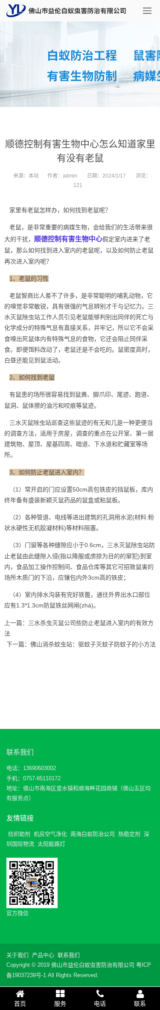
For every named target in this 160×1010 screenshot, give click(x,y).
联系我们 (20, 752)
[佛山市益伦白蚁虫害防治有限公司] (66, 10)
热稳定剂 (129, 834)
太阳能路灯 (51, 844)
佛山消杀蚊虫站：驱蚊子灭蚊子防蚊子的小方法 (93, 644)
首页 (20, 1003)
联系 (140, 1003)
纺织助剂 (19, 834)
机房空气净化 (50, 834)
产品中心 (43, 955)
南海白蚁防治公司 (92, 834)
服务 (60, 1003)
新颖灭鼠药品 (58, 500)
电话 (100, 1003)
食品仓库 (88, 566)
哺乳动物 (129, 295)
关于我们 (17, 955)
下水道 (103, 444)
